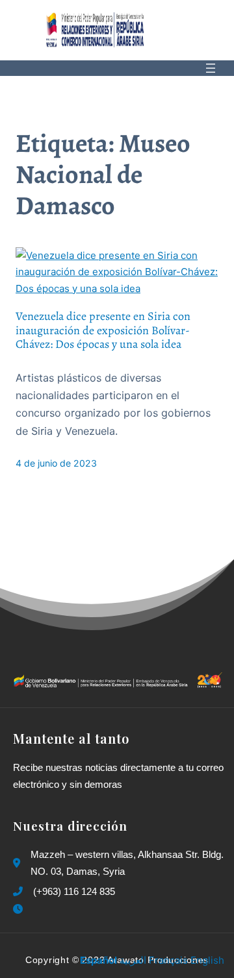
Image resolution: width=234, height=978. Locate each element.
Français (168, 960)
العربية (133, 960)
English (207, 960)
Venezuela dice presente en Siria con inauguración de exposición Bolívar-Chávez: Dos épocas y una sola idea (103, 331)
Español (98, 960)
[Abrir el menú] (210, 68)
